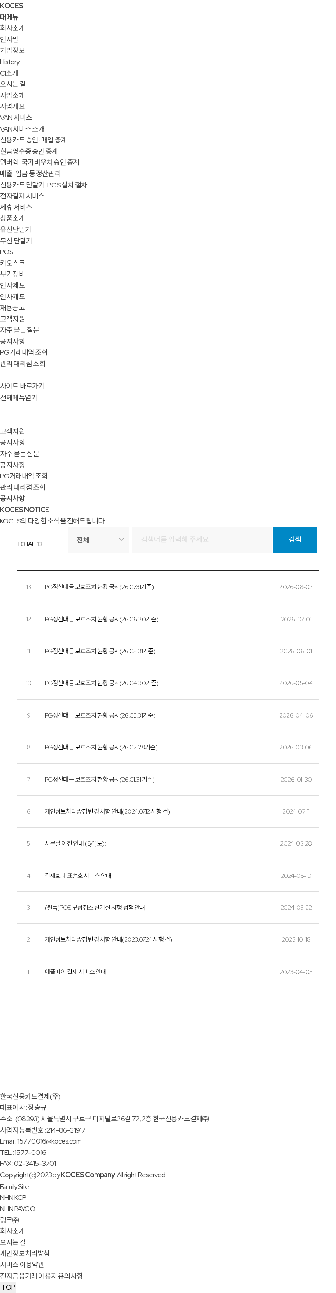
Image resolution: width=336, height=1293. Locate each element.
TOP (8, 1287)
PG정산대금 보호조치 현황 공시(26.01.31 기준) (100, 779)
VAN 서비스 (16, 117)
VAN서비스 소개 (22, 129)
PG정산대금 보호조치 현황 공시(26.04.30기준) (102, 683)
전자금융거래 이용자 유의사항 (41, 1276)
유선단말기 (15, 229)
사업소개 (12, 95)
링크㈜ (9, 1220)
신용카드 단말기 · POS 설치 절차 (43, 185)
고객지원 (12, 319)
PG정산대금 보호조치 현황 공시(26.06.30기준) (102, 619)
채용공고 (12, 307)
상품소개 (12, 218)
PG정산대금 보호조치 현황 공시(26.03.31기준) (100, 715)
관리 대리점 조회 (23, 363)
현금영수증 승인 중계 (29, 151)
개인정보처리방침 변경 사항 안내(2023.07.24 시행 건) (108, 939)
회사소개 (12, 28)
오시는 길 (13, 84)
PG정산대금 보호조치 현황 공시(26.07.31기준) (99, 587)
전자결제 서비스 (22, 196)
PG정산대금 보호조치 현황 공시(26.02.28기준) (101, 747)
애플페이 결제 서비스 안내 (75, 972)
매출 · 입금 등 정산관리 (30, 173)
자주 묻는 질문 (19, 330)
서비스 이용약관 (22, 1264)
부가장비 (12, 274)
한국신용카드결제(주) (30, 1096)
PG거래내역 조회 (24, 352)
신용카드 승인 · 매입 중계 (33, 140)
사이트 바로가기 (22, 386)
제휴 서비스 (16, 207)
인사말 (9, 39)
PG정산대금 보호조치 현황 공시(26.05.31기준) (100, 651)
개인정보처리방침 (25, 1253)
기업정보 (12, 50)
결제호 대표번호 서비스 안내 (78, 876)
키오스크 (12, 263)
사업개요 (12, 106)
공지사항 (12, 341)
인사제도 (12, 285)
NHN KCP (13, 1197)
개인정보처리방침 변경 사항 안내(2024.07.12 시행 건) (107, 811)
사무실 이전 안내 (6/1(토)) (76, 843)
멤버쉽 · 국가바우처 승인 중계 (39, 162)
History (9, 61)
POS (6, 252)
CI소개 (9, 73)
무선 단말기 (16, 241)
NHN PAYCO (17, 1208)
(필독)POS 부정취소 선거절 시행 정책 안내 (95, 908)
